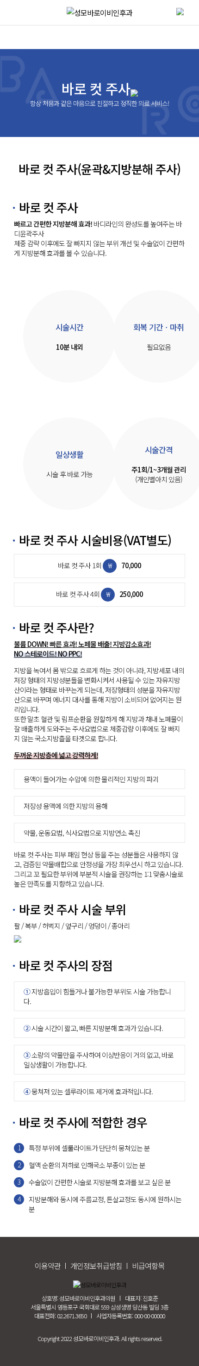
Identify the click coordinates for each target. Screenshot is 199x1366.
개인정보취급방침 (96, 1265)
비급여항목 (148, 1265)
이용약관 (48, 1265)
